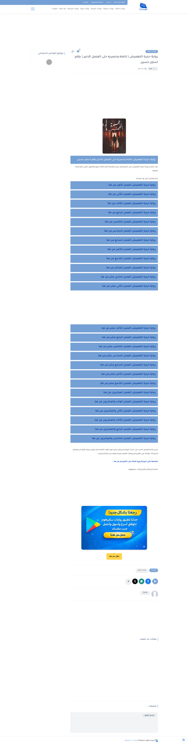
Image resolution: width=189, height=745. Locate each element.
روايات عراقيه (151, 51)
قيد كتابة (62, 9)
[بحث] (32, 9)
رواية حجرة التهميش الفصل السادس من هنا (130, 231)
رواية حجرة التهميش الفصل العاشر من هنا (131, 268)
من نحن (108, 2)
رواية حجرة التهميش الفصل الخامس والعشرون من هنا (124, 438)
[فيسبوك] (32, 2)
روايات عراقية (108, 9)
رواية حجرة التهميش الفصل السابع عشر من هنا (128, 365)
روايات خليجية (96, 9)
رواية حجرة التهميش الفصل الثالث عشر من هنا (128, 328)
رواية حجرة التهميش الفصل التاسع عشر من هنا (128, 383)
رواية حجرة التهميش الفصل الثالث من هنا (132, 203)
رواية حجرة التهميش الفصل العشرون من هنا (129, 392)
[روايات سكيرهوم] (143, 6)
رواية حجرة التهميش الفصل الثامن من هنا (131, 249)
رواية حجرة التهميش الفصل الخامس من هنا (130, 222)
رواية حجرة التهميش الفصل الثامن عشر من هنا (128, 374)
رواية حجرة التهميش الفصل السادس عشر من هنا (127, 356)
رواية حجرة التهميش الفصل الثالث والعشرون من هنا (125, 420)
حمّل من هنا (114, 556)
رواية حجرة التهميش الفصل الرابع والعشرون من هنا (125, 429)
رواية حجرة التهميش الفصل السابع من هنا (131, 240)
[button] (148, 581)
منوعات (55, 9)
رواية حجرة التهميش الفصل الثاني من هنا (132, 194)
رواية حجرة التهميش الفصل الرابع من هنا (132, 213)
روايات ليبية (84, 9)
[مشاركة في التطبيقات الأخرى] (128, 581)
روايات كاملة (120, 9)
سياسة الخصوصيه (97, 2)
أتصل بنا (85, 2)
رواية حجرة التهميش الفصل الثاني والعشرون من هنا (125, 411)
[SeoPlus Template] (156, 740)
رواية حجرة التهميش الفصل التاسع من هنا (131, 258)
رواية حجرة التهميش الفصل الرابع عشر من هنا (129, 337)
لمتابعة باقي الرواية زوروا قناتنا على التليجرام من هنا (135, 462)
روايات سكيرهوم (131, 740)
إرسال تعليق (149, 715)
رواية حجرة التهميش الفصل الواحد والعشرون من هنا (125, 402)
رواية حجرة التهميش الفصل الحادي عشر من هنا (128, 277)
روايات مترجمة (73, 9)
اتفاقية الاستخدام (119, 2)
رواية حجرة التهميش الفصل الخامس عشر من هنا (127, 346)
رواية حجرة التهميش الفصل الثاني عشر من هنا (129, 286)
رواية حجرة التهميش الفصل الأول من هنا (132, 185)
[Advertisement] (94, 33)
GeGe (150, 69)
